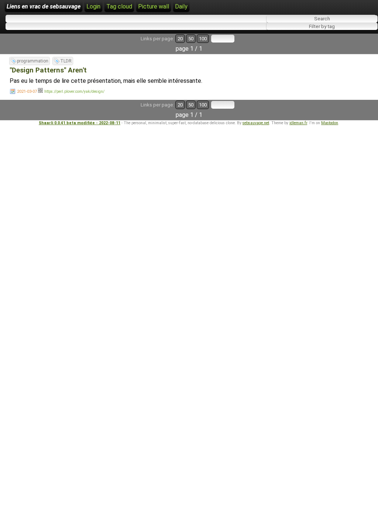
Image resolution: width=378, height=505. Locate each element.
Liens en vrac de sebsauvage (43, 6)
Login (93, 6)
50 (190, 38)
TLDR (66, 61)
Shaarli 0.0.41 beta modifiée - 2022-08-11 (79, 123)
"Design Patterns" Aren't (48, 70)
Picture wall (153, 6)
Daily (181, 6)
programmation (32, 61)
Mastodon (329, 123)
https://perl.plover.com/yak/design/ (74, 91)
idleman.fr (298, 123)
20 (180, 38)
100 (203, 38)
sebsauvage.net (256, 123)
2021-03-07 (27, 91)
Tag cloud (119, 6)
